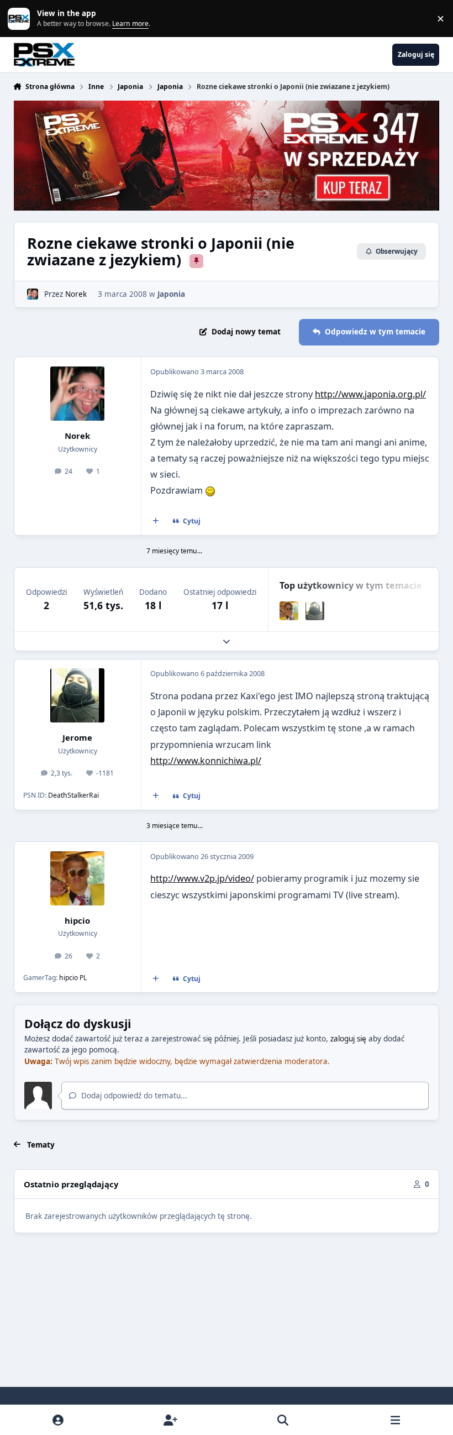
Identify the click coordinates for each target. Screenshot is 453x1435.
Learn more (21, 18)
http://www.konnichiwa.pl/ (205, 761)
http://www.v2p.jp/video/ (202, 878)
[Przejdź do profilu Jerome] (314, 610)
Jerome (77, 737)
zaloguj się (348, 1039)
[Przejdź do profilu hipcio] (289, 610)
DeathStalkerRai (73, 795)
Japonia (171, 294)
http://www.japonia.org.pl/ (370, 394)
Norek (76, 294)
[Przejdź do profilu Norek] (32, 294)
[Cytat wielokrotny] (155, 521)
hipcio (77, 920)
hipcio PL (73, 977)
